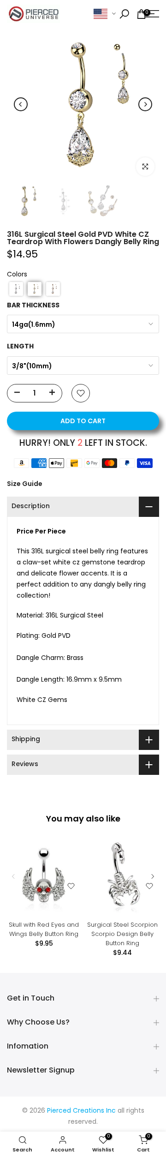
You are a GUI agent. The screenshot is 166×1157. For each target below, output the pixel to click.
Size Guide (24, 483)
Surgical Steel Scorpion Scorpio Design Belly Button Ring (122, 933)
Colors (17, 274)
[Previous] (21, 104)
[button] (16, 289)
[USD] (105, 14)
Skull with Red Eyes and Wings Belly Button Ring (44, 929)
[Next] (145, 104)
